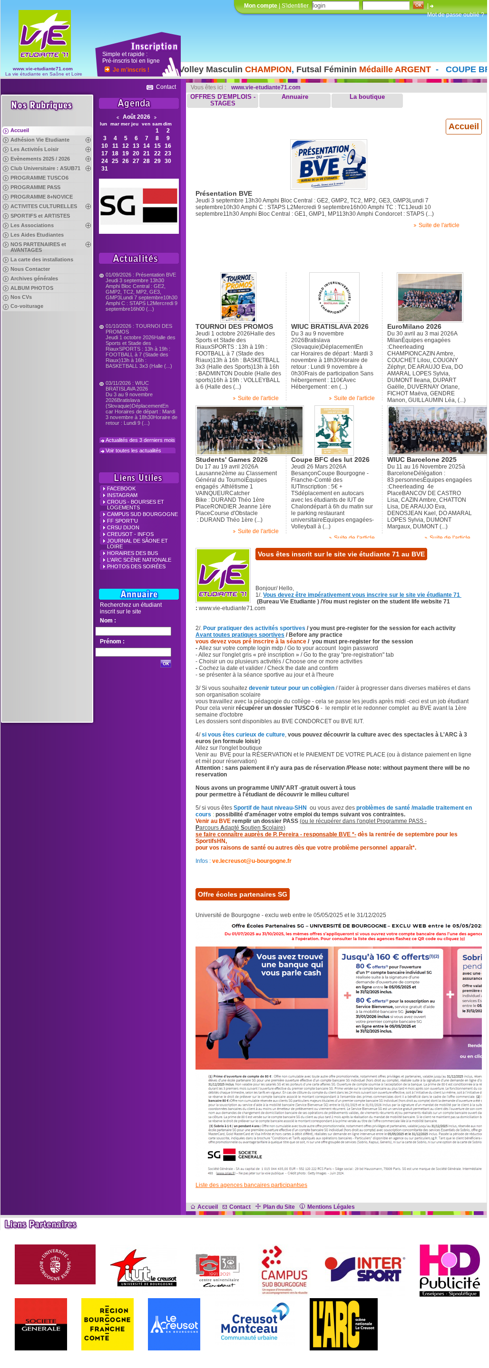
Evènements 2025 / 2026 (40, 159)
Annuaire (295, 97)
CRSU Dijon (123, 527)
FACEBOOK (121, 488)
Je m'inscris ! (131, 70)
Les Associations (32, 225)
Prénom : (112, 641)
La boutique (367, 97)
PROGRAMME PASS (35, 187)
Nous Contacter (30, 269)
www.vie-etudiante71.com (43, 68)
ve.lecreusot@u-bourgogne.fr (252, 861)
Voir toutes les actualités (133, 450)
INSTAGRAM (122, 495)
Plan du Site (279, 1207)
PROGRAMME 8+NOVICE (41, 197)
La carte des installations (41, 259)
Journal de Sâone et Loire (137, 543)
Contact (166, 87)
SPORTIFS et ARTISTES (40, 216)
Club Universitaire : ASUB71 (45, 168)
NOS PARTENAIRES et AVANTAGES (38, 247)
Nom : (108, 620)
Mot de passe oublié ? (455, 14)
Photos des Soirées (136, 566)
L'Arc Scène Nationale (139, 560)
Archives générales (34, 278)
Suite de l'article (439, 225)
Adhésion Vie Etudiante (39, 140)
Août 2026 (136, 117)
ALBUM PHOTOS (31, 288)
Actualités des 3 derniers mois (140, 440)
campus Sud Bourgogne (142, 514)
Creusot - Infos (130, 534)
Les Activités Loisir (34, 149)
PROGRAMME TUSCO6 (39, 178)
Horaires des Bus (132, 553)
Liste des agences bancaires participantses (251, 1185)
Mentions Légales (331, 1207)
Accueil (19, 130)
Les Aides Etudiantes (37, 235)
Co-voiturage (26, 306)
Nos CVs (21, 297)
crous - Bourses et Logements (135, 504)
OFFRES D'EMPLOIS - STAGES (222, 100)
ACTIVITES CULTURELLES (43, 206)
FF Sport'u (122, 521)
